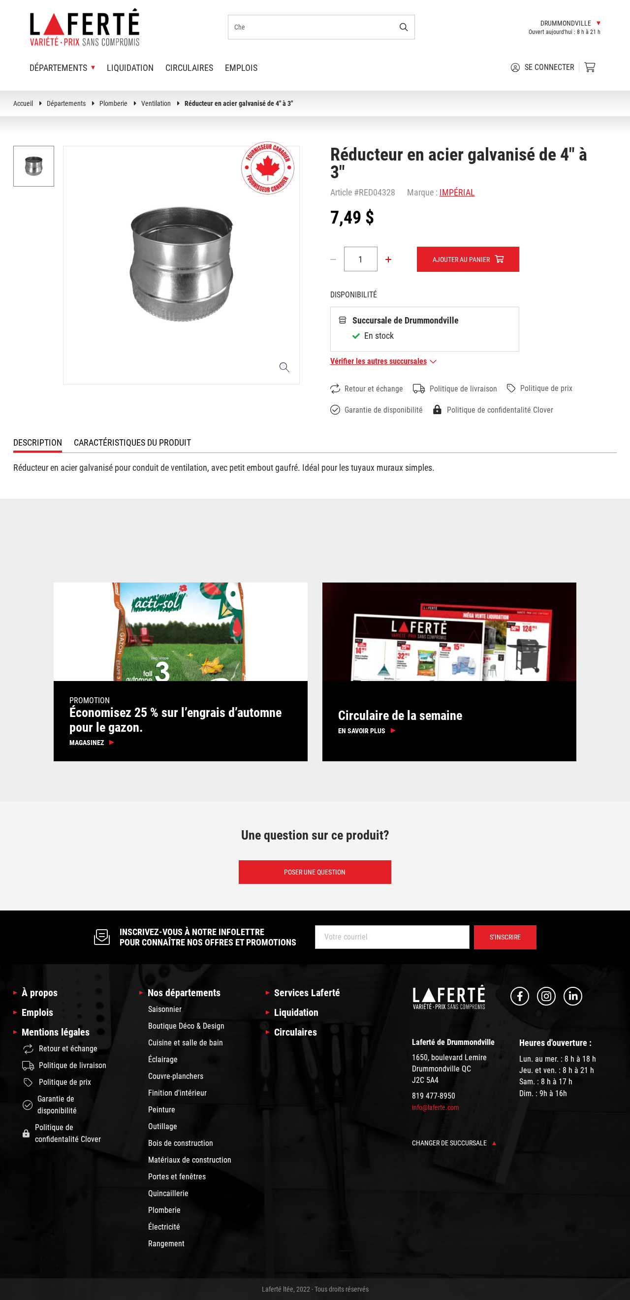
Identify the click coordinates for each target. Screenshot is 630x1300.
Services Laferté (307, 993)
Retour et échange (374, 388)
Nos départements (184, 993)
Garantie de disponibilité (384, 410)
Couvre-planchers (175, 1076)
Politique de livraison (463, 388)
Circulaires (189, 68)
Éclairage (163, 1059)
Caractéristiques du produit (132, 442)
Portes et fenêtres (177, 1176)
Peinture (161, 1109)
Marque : (422, 192)
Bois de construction (180, 1143)
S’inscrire (505, 937)
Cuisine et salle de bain (185, 1042)
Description (37, 442)
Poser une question (315, 872)
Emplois (241, 68)
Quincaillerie (168, 1193)
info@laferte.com (435, 1107)
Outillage (162, 1126)
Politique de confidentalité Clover (500, 410)
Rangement (166, 1243)
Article (341, 192)
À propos (40, 993)
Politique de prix (546, 388)
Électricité (164, 1227)
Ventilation (156, 103)
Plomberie (113, 103)
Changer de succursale (450, 1143)
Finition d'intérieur (177, 1093)
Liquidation (130, 68)
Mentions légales (56, 1032)
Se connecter (549, 67)
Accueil (23, 103)
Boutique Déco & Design (186, 1026)
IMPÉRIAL (457, 192)
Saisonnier (165, 1009)
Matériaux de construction (189, 1160)
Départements (66, 103)
